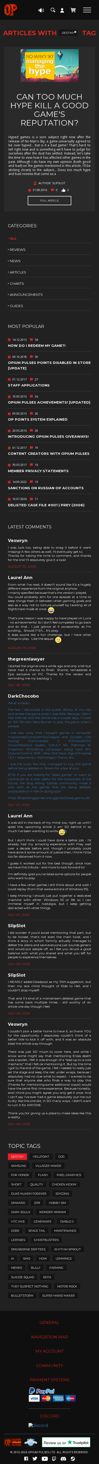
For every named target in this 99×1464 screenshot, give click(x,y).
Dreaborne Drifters (28, 1249)
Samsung (18, 1166)
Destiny (68, 33)
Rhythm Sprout (67, 1249)
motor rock (67, 1286)
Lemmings (64, 1258)
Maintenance (65, 1231)
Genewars (42, 1221)
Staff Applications (29, 385)
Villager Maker (48, 1166)
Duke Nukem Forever (28, 1193)
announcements (26, 294)
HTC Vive (18, 1221)
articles (18, 272)
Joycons (62, 1193)
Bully (35, 1268)
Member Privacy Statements (38, 471)
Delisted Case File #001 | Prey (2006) (46, 505)
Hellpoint (41, 1156)
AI (12, 1258)
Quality (36, 1184)
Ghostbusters (46, 1240)
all (13, 238)
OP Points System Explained (38, 419)
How (43, 1258)
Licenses (18, 1240)
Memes (16, 1268)
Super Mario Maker (58, 1295)
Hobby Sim (57, 1203)
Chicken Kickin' (64, 1184)
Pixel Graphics (69, 1175)
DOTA (47, 1277)
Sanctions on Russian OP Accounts (46, 488)
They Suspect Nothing (29, 1286)
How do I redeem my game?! (36, 345)
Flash (43, 1175)
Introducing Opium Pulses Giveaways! (48, 436)
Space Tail (36, 1231)
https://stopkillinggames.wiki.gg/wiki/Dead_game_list (49, 798)
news (15, 261)
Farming (56, 1268)
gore (15, 1231)
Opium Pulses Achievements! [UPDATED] (49, 402)
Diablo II (67, 1221)
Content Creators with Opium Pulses (48, 453)
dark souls (20, 1212)
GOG (61, 1156)
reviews (18, 250)
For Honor (20, 1175)
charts (17, 283)
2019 (37, 1203)
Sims (26, 1258)
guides (16, 306)
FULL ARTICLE (49, 200)
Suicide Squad (22, 1277)
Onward (18, 1203)
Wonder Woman (52, 1212)
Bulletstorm (22, 1295)
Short (16, 1184)
